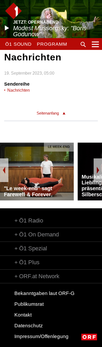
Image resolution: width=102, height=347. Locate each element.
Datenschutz (28, 325)
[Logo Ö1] (13, 11)
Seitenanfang (48, 113)
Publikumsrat (29, 304)
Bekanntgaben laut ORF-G (44, 293)
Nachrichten (18, 90)
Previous (4, 170)
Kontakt (23, 315)
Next (98, 170)
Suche (83, 44)
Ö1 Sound (18, 44)
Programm (52, 44)
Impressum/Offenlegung (41, 336)
